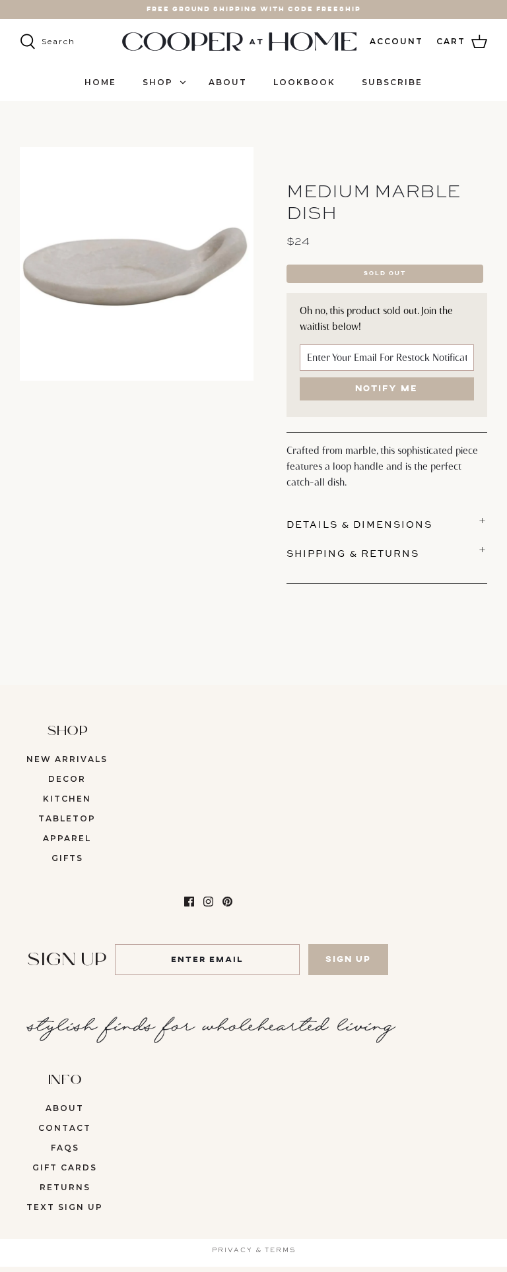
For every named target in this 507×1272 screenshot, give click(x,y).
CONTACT (64, 1128)
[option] (137, 264)
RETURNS (65, 1187)
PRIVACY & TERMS (254, 1249)
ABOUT (228, 82)
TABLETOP (67, 818)
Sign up (348, 959)
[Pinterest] (227, 901)
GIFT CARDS (64, 1167)
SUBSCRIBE (392, 82)
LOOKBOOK (304, 82)
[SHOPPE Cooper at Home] (239, 41)
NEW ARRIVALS (67, 759)
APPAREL (67, 838)
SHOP (158, 82)
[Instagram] (208, 901)
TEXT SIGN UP (64, 1207)
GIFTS (67, 858)
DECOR (67, 779)
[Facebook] (189, 901)
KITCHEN (67, 799)
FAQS (65, 1148)
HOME (100, 82)
